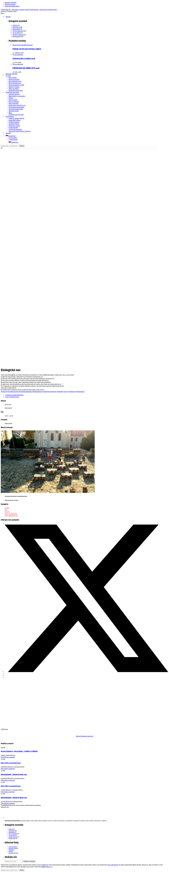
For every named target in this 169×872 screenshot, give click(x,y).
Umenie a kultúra (18, 35)
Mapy (10, 113)
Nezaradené (16, 29)
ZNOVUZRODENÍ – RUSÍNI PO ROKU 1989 (14, 774)
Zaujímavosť (16, 36)
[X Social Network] (86, 672)
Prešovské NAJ (13, 128)
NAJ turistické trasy (15, 83)
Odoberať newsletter (29, 861)
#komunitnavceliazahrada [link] (9, 392)
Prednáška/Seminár (11, 516)
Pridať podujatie (10, 4)
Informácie (16, 27)
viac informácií (113, 865)
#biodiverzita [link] (80, 392)
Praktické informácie (12, 92)
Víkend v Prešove (14, 87)
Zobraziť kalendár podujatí (84, 736)
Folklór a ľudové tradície (16, 118)
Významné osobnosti (15, 129)
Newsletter (11, 850)
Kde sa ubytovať (14, 102)
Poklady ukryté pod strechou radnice (27, 49)
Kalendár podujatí (10, 2)
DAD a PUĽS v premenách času (11, 763)
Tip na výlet (16, 33)
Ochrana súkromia (13, 853)
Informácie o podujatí (8, 757)
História (15, 25)
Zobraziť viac (5, 807)
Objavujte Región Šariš (12, 6)
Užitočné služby (14, 111)
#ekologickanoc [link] (37, 392)
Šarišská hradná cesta (16, 90)
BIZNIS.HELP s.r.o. (47, 867)
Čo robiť (8, 76)
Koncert (7, 512)
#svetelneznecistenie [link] (49, 392)
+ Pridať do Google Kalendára (14, 395)
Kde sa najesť (13, 100)
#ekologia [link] (60, 392)
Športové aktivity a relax (16, 85)
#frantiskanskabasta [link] (25, 392)
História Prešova (14, 122)
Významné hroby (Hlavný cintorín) (20, 131)
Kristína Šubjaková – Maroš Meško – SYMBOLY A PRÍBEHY (19, 751)
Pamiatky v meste (14, 126)
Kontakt (8, 133)
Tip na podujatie (18, 31)
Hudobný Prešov (14, 124)
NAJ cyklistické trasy (15, 81)
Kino (6, 510)
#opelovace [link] (72, 392)
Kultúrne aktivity (14, 79)
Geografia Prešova (14, 120)
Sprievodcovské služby (16, 109)
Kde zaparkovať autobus (16, 107)
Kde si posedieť (13, 103)
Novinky (8, 17)
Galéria (11, 98)
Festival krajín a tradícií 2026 (24, 58)
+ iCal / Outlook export (12, 397)
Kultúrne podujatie (11, 514)
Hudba (7, 508)
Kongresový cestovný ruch (17, 105)
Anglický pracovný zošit (16, 115)
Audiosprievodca (14, 94)
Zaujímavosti (10, 116)
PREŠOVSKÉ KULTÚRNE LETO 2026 (26, 68)
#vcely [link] (65, 392)
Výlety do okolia (14, 89)
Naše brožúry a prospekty (17, 96)
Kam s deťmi (13, 77)
